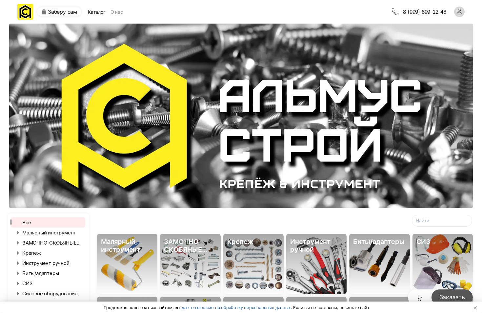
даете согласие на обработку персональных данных (236, 307)
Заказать (452, 297)
